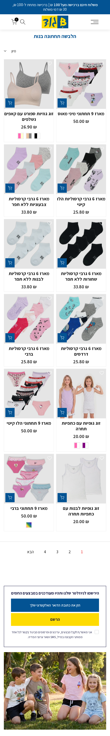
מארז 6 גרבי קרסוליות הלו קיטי (81, 201)
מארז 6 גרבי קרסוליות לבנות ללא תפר (29, 276)
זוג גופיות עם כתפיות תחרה (81, 426)
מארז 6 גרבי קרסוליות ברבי (29, 351)
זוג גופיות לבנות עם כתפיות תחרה (81, 511)
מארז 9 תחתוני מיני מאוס (81, 114)
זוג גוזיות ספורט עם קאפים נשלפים (28, 116)
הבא (30, 551)
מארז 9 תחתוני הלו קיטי (29, 423)
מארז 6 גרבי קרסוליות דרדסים (81, 351)
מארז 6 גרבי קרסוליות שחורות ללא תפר (81, 276)
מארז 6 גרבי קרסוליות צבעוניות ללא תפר (29, 201)
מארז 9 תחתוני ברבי (29, 508)
